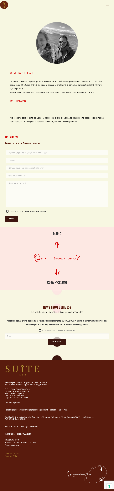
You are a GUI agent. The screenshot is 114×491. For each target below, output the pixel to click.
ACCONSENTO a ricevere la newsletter (58, 330)
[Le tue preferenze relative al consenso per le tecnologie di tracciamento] (109, 486)
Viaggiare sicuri (12, 439)
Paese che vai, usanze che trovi (20, 442)
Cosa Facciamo (57, 283)
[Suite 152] (4, 5)
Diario (57, 234)
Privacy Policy (12, 453)
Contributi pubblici (13, 402)
